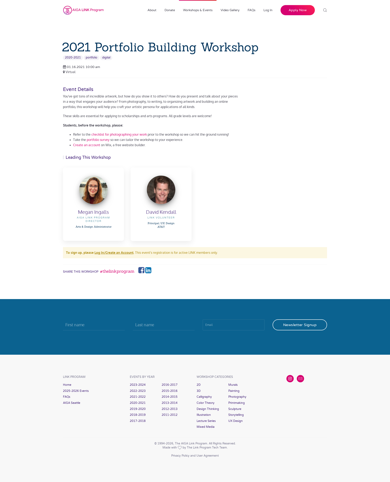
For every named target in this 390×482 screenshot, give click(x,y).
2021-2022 (138, 397)
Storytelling (236, 415)
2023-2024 (138, 385)
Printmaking (236, 403)
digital (106, 57)
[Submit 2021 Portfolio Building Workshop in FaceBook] (141, 271)
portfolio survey (98, 140)
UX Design (235, 421)
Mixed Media (205, 427)
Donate (170, 10)
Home (67, 385)
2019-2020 (138, 409)
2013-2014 (170, 403)
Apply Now (298, 10)
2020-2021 (73, 57)
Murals (233, 385)
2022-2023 (138, 391)
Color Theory (205, 403)
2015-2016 (170, 391)
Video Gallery (230, 10)
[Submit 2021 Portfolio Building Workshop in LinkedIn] (148, 271)
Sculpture (234, 409)
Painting (233, 391)
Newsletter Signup (300, 325)
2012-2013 (170, 409)
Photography (237, 397)
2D (199, 385)
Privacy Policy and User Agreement (195, 455)
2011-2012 (170, 415)
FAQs (251, 10)
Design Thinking (208, 409)
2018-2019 (138, 415)
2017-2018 (138, 421)
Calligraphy (204, 397)
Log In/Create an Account (113, 253)
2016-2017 (170, 385)
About (151, 10)
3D (199, 391)
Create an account (86, 145)
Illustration (204, 415)
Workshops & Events (197, 10)
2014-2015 (170, 397)
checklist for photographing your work (119, 134)
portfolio (91, 57)
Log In (267, 10)
